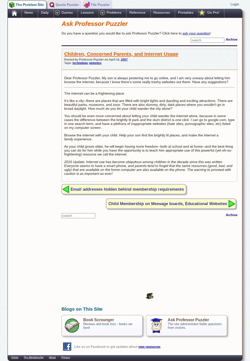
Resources (161, 12)
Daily (45, 12)
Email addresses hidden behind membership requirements (127, 189)
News (28, 12)
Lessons (87, 12)
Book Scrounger (98, 320)
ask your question (196, 33)
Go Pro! (213, 12)
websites (95, 63)
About (52, 357)
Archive (231, 39)
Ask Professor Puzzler (188, 320)
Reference (137, 12)
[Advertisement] (32, 96)
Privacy (65, 357)
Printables (185, 12)
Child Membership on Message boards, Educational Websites (167, 203)
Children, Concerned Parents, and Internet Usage (121, 54)
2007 (124, 59)
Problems (114, 12)
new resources (149, 347)
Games (67, 12)
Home (14, 357)
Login (234, 4)
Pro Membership (33, 357)
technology (80, 63)
